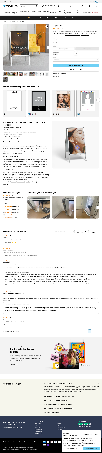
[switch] (94, 2)
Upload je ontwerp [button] (75, 69)
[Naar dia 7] (36, 74)
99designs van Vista (14, 1)
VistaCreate (5, 1)
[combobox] (28, 6)
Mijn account (38, 423)
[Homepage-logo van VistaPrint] (10, 6)
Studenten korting (39, 433)
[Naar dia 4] (21, 74)
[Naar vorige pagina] (85, 331)
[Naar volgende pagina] (97, 331)
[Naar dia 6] (31, 74)
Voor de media (60, 429)
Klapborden (23, 21)
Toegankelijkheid (39, 431)
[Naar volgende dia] (48, 47)
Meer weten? (14, 364)
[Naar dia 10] (5, 79)
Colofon (35, 441)
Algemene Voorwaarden (28, 441)
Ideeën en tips (38, 429)
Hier (57, 17)
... (8, 21)
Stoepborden (15, 21)
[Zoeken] (36, 6)
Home (4, 21)
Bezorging (37, 427)
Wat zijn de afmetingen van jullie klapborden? (56, 400)
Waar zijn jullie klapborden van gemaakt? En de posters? (58, 383)
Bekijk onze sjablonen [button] (74, 65)
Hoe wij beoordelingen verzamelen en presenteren (13, 198)
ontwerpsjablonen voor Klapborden (20, 182)
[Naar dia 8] (41, 74)
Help (36, 425)
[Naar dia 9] (47, 74)
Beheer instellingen (72, 448)
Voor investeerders (61, 427)
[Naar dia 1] (5, 74)
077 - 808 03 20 (6, 441)
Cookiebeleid (80, 445)
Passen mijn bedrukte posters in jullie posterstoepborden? (59, 408)
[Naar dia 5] (26, 74)
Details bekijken (85, 35)
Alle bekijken (40, 86)
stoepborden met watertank (72, 35)
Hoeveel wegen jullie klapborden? (52, 412)
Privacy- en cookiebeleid (18, 441)
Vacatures (59, 425)
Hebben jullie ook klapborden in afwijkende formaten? (58, 404)
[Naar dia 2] (10, 74)
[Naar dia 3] (15, 74)
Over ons (59, 423)
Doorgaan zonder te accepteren (91, 434)
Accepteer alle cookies (91, 448)
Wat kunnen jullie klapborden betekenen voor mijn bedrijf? (59, 396)
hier (69, 391)
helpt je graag (12, 427)
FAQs (4, 184)
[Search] (73, 231)
